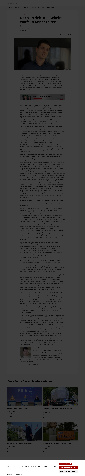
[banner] (42, 238)
